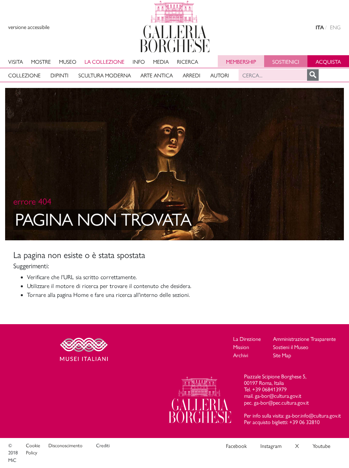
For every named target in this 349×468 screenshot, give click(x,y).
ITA (320, 27)
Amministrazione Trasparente (304, 339)
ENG (335, 27)
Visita (15, 62)
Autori (219, 75)
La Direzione (247, 339)
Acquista (328, 62)
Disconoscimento (65, 445)
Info (139, 62)
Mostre (41, 62)
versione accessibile (28, 27)
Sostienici (285, 62)
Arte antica (156, 75)
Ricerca (187, 62)
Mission (241, 347)
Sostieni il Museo (290, 347)
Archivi (240, 355)
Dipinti (59, 75)
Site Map (282, 355)
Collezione (24, 75)
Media (161, 62)
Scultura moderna (104, 75)
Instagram (271, 446)
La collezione (104, 62)
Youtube (321, 446)
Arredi (191, 75)
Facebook (236, 446)
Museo (67, 62)
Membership (241, 62)
